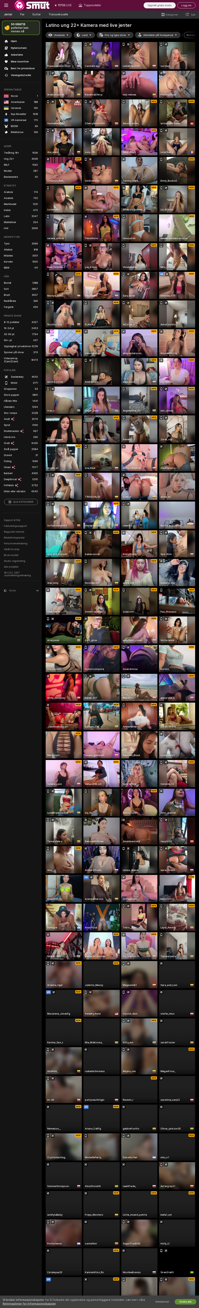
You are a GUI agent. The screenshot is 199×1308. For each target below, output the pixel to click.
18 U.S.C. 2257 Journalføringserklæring (17, 574)
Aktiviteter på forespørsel (158, 35)
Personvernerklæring (15, 543)
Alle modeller (11, 567)
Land (85, 35)
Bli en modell (11, 555)
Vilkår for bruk (11, 549)
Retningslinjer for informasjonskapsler (29, 1303)
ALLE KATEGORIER (23, 502)
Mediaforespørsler (14, 537)
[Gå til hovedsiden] (31, 5)
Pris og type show (115, 35)
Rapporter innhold (14, 532)
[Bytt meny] (6, 5)
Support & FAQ (12, 520)
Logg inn (186, 5)
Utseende (59, 35)
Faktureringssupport (15, 526)
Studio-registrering (14, 561)
